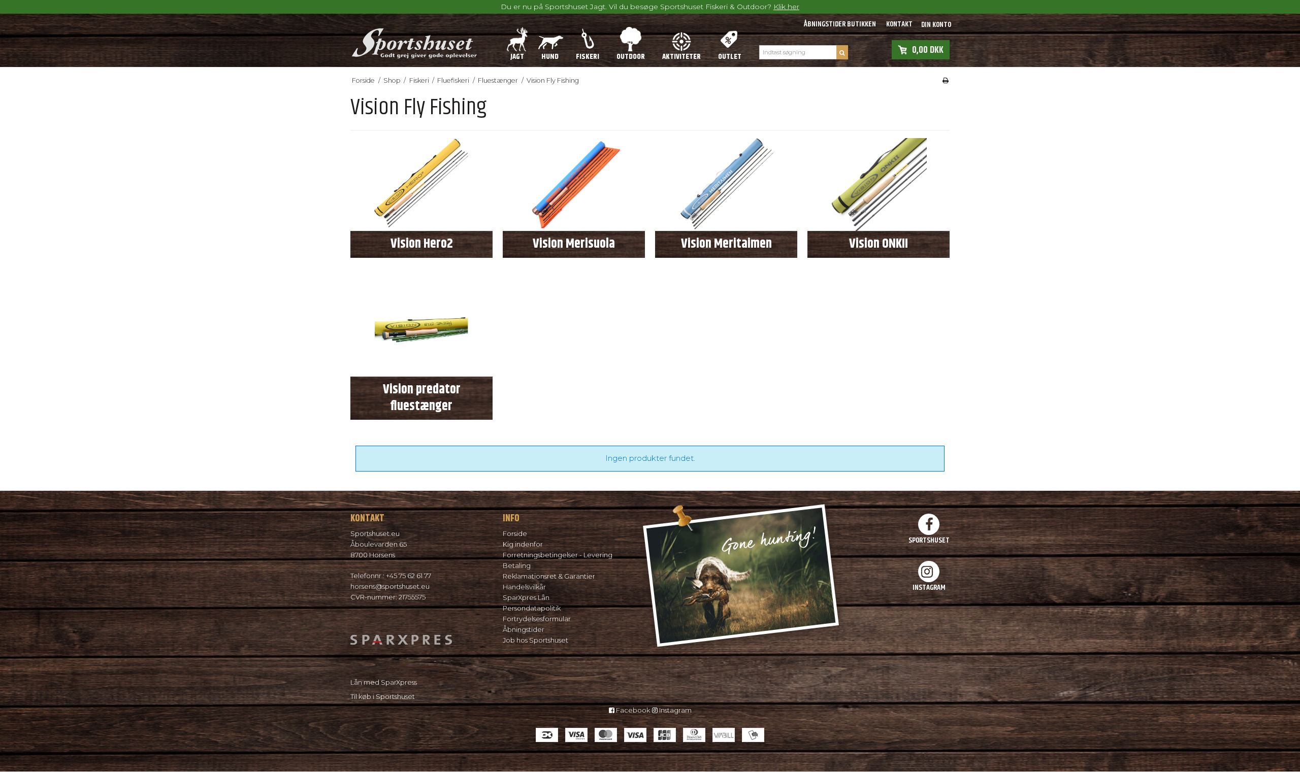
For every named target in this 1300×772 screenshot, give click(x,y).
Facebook (632, 710)
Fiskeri (587, 56)
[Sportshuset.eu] (413, 40)
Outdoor (630, 56)
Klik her (786, 6)
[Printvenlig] (945, 80)
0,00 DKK (928, 49)
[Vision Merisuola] (574, 184)
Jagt (517, 56)
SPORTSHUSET (929, 540)
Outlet (729, 56)
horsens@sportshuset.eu (390, 586)
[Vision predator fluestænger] (421, 330)
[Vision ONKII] (878, 184)
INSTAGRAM (929, 587)
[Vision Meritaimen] (726, 184)
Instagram (675, 710)
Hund (550, 56)
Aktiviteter (681, 56)
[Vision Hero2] (421, 184)
